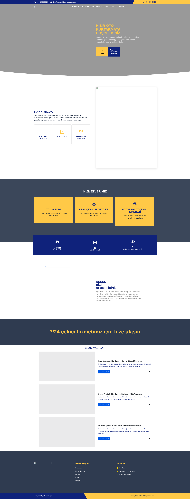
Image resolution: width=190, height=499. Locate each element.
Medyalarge (47, 496)
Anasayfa (75, 6)
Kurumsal (85, 6)
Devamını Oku (103, 371)
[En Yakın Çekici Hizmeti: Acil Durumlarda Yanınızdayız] (67, 432)
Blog (114, 6)
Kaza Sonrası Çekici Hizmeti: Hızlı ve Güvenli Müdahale (120, 361)
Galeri (107, 6)
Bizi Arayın (102, 52)
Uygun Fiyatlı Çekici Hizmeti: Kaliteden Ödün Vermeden (120, 394)
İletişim (121, 6)
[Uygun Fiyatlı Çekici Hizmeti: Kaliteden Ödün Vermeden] (67, 399)
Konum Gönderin (114, 52)
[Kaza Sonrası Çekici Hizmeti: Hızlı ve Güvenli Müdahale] (67, 366)
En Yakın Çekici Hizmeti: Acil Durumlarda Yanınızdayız (119, 426)
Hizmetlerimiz (97, 6)
